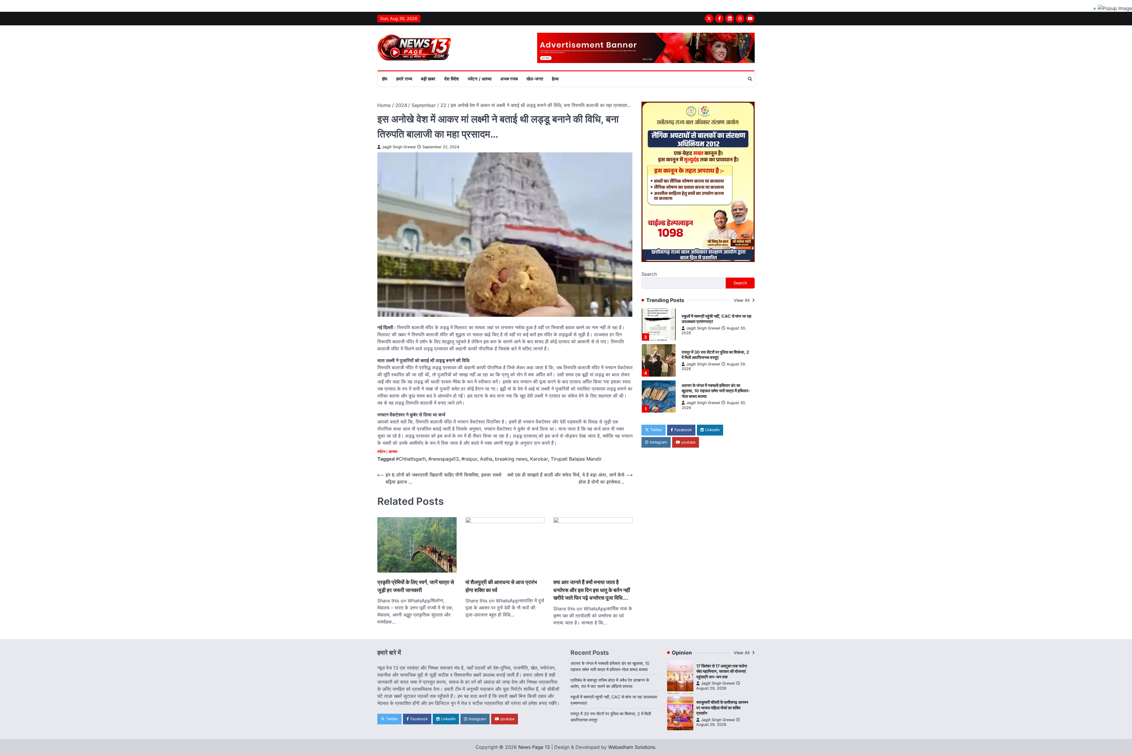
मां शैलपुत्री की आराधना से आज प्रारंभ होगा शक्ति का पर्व (501, 586)
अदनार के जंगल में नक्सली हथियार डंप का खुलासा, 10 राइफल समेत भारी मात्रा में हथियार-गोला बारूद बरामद (716, 391)
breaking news (511, 459)
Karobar (539, 459)
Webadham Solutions (631, 747)
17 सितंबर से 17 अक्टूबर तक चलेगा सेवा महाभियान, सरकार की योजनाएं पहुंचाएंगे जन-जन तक (721, 671)
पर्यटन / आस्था (479, 79)
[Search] (750, 79)
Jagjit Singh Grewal (399, 147)
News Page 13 (534, 747)
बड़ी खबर (428, 79)
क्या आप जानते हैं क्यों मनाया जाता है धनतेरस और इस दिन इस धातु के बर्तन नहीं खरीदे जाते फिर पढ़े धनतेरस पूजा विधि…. (591, 590)
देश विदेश (451, 79)
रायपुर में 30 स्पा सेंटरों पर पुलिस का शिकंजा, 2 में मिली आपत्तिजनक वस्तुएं (715, 355)
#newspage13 (443, 459)
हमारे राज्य (404, 79)
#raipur (469, 459)
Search (649, 274)
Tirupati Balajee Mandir (576, 459)
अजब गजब (509, 79)
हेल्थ (555, 79)
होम (384, 79)
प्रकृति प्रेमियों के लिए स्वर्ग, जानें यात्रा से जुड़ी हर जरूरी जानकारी (415, 586)
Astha (486, 459)
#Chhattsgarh (411, 459)
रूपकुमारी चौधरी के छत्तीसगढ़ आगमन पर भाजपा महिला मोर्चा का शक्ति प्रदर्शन (722, 708)
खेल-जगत (534, 79)
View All (742, 300)
